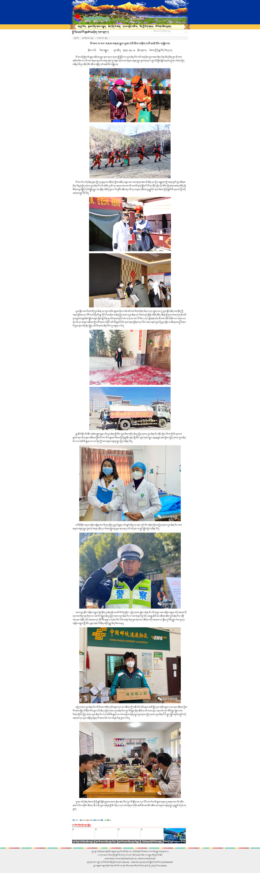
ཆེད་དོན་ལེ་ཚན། (114, 26)
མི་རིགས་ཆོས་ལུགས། (163, 26)
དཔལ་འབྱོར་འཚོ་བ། (130, 26)
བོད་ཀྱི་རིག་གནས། (146, 26)
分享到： (76, 820)
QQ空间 (84, 820)
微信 (110, 820)
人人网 (104, 820)
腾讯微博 (97, 820)
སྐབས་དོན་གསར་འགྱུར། (97, 26)
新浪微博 (90, 820)
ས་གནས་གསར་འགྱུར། (102, 38)
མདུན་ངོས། (82, 26)
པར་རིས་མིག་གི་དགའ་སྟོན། (81, 825)
